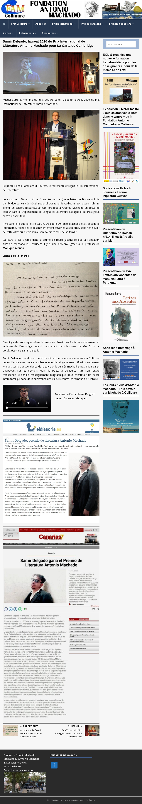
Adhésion (41, 23)
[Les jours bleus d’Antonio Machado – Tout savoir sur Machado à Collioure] (121, 430)
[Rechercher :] (121, 44)
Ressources (49, 33)
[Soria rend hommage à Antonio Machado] (121, 377)
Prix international (62, 23)
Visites (7, 33)
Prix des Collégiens (120, 23)
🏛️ (4, 23)
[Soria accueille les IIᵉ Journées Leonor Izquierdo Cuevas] (121, 221)
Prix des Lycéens (91, 23)
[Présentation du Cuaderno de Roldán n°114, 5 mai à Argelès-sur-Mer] (121, 263)
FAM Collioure (19, 23)
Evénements (26, 33)
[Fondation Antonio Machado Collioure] (71, 17)
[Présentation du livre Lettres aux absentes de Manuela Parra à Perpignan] (121, 340)
